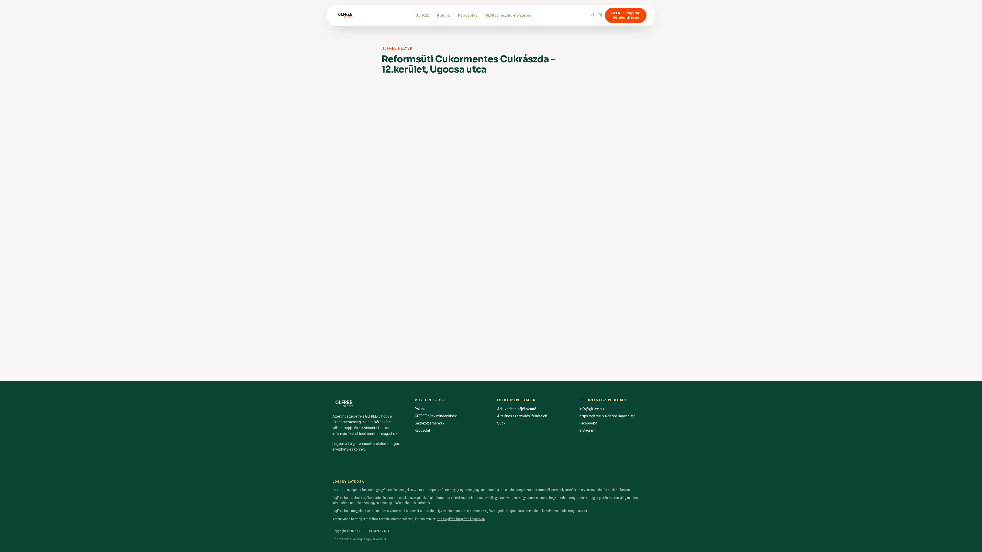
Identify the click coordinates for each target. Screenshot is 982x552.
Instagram (587, 430)
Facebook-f (588, 423)
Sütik (501, 423)
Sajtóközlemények (429, 423)
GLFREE (422, 15)
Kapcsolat (467, 15)
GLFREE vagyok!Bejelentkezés (625, 15)
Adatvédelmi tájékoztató (516, 409)
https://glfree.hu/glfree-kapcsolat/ (607, 416)
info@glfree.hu (591, 409)
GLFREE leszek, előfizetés (508, 15)
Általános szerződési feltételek (522, 416)
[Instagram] (600, 15)
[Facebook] (592, 15)
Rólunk (443, 15)
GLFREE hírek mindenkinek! (436, 416)
